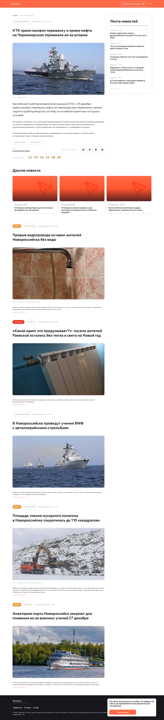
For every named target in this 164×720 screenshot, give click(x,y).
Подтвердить (123, 712)
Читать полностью (19, 312)
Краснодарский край (26, 15)
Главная (15, 15)
